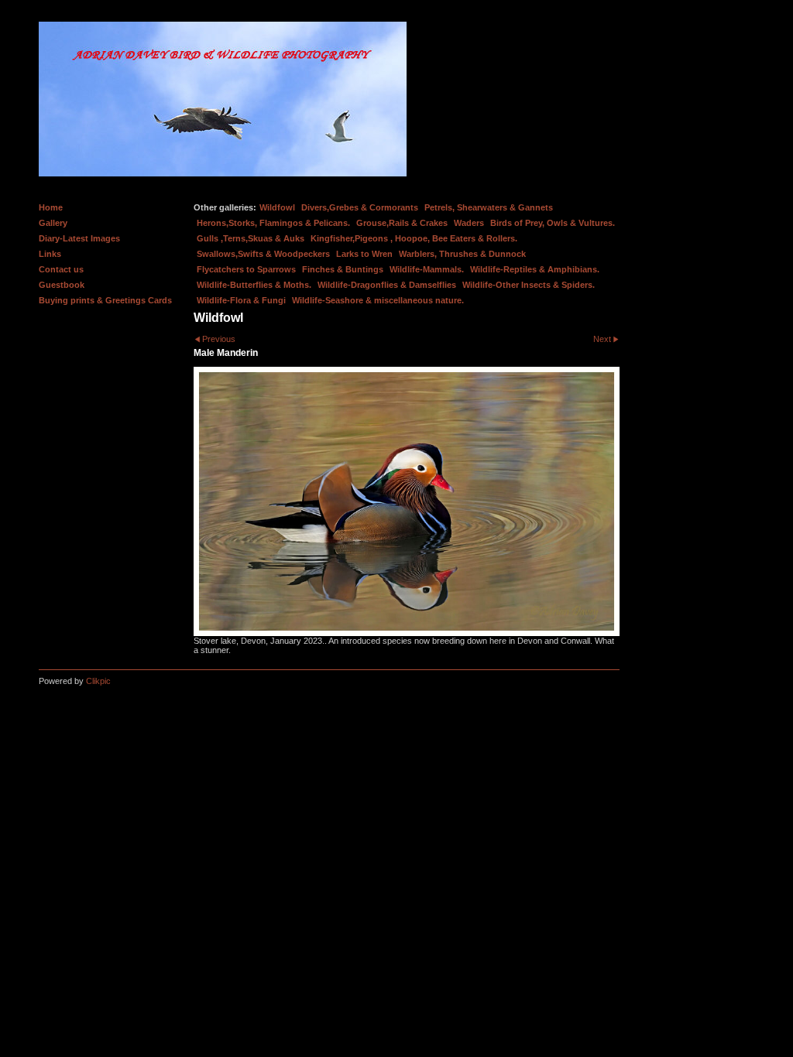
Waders (469, 222)
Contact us (61, 269)
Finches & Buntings (342, 269)
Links (50, 253)
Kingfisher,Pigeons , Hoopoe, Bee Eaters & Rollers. (414, 238)
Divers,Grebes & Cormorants (359, 207)
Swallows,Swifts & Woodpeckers (263, 253)
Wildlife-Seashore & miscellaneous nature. (378, 300)
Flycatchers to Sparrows (246, 269)
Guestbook (61, 284)
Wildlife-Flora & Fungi (241, 300)
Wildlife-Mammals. (427, 269)
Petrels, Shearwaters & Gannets (488, 207)
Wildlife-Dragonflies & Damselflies (387, 284)
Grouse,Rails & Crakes (402, 222)
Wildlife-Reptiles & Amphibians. (534, 269)
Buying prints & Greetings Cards (105, 300)
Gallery (53, 222)
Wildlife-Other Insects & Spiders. (528, 284)
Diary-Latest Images (79, 238)
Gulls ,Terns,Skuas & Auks (250, 238)
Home (51, 207)
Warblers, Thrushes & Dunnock (462, 253)
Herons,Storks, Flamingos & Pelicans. (273, 222)
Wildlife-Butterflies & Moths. (254, 284)
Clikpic (98, 681)
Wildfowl (277, 207)
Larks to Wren (364, 253)
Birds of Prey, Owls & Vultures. (552, 222)
